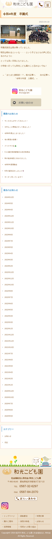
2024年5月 (9, 203)
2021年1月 (9, 385)
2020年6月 (9, 410)
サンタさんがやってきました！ (16, 121)
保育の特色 (24, 521)
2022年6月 (9, 303)
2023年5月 (9, 247)
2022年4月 (9, 316)
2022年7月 (9, 297)
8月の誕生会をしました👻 (14, 171)
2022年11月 (9, 278)
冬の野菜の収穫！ (11, 139)
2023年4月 (9, 253)
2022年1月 (9, 328)
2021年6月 (9, 360)
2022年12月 (9, 272)
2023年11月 (9, 222)
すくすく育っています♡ (14, 177)
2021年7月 (9, 353)
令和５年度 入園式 (25, 78)
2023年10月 (9, 228)
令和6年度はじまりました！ (15, 133)
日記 (6, 442)
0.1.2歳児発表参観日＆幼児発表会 (17, 152)
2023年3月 (9, 260)
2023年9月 (9, 235)
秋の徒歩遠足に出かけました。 (16, 158)
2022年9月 (9, 291)
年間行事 (40, 516)
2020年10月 (9, 397)
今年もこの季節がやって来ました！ (18, 127)
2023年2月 (9, 266)
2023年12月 (9, 216)
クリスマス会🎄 (11, 146)
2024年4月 (9, 210)
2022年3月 (9, 322)
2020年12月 (9, 391)
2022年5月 (9, 310)
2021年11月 (9, 341)
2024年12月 (9, 197)
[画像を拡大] (22, 28)
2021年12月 (9, 335)
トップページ (9, 516)
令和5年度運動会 (11, 164)
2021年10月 (9, 347)
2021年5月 (9, 366)
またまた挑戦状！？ (15, 75)
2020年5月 (9, 416)
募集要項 (23, 516)
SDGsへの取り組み (28, 527)
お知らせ (8, 436)
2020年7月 (9, 403)
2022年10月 (9, 285)
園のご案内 (8, 521)
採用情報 (7, 527)
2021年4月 (9, 372)
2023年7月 (9, 241)
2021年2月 (9, 378)
